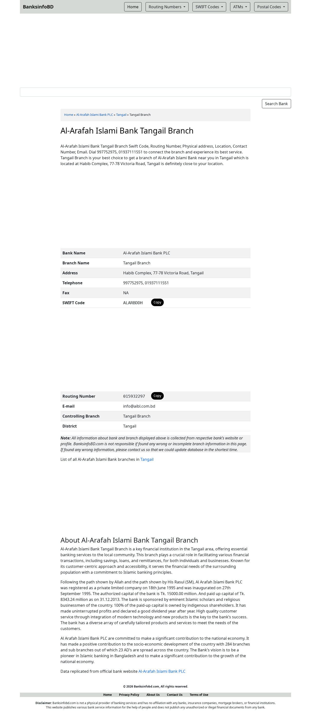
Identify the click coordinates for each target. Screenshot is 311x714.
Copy (157, 302)
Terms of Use (199, 695)
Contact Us (174, 695)
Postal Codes (269, 6)
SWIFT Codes (208, 6)
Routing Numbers (165, 6)
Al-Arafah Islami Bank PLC (94, 114)
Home (68, 114)
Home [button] (132, 6)
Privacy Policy (129, 695)
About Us (153, 695)
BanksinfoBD (38, 6)
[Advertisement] (155, 50)
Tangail (121, 114)
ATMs (238, 6)
